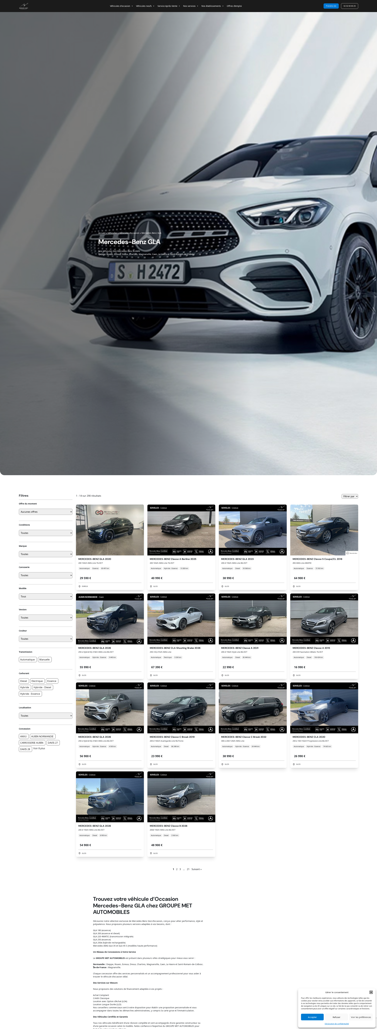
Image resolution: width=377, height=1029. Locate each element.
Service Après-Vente (167, 6)
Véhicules (112, 233)
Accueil (101, 233)
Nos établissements (211, 6)
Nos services (189, 6)
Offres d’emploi (234, 6)
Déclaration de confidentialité (337, 1024)
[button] (371, 992)
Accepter (312, 1017)
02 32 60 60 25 (350, 6)
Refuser (336, 1017)
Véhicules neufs (144, 6)
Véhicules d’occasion (129, 233)
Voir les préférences (361, 1017)
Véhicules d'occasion (120, 6)
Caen (154, 254)
